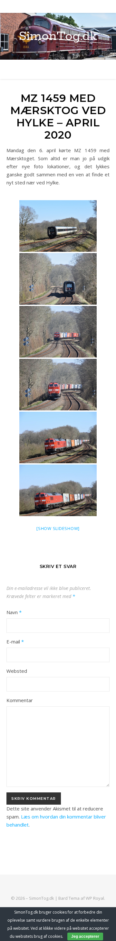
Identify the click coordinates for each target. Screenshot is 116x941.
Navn (14, 612)
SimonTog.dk (58, 36)
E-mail (15, 641)
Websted (16, 671)
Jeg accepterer (85, 936)
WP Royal (95, 898)
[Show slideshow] (58, 528)
